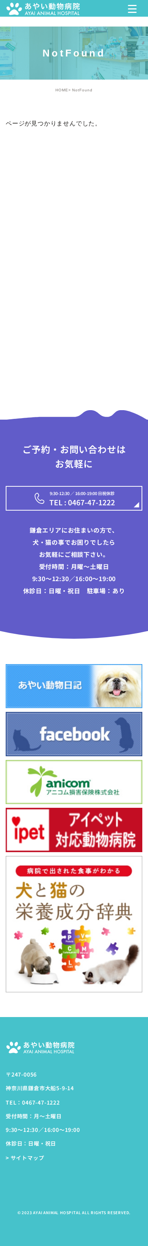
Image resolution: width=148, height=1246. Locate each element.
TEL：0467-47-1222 (33, 1102)
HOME (61, 90)
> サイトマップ (25, 1157)
